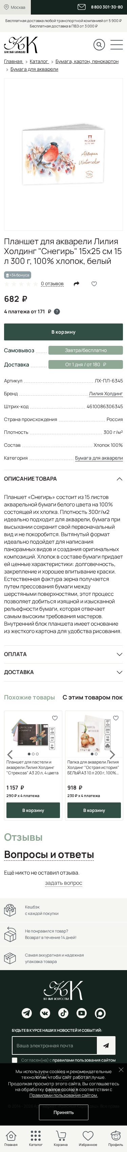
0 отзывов (52, 284)
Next (113, 765)
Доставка (19, 672)
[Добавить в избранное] (55, 718)
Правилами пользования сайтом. (63, 1095)
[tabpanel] (63, 878)
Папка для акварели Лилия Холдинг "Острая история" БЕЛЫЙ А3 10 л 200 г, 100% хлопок (93, 767)
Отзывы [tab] (23, 837)
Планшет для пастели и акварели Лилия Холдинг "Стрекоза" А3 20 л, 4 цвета (32, 767)
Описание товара (30, 478)
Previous (14, 765)
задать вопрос (63, 882)
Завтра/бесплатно (86, 350)
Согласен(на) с (68, 1060)
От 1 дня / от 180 (74, 364)
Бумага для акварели (99, 458)
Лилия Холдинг (106, 393)
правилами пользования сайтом (83, 1060)
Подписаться (106, 1045)
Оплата (15, 654)
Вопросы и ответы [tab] (49, 855)
